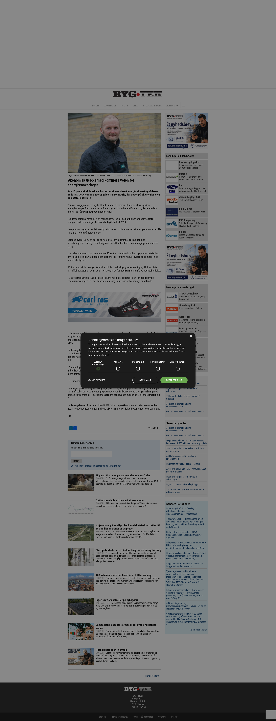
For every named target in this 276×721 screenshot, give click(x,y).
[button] (96, 380)
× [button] (191, 336)
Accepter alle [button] (174, 380)
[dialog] (137, 360)
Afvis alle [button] (145, 380)
